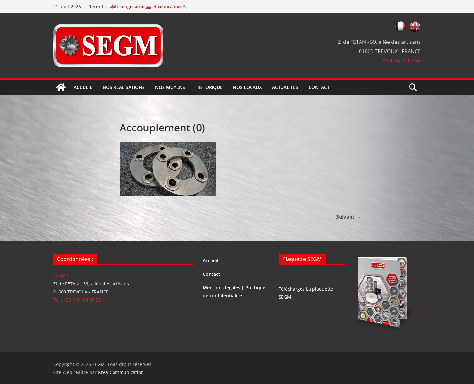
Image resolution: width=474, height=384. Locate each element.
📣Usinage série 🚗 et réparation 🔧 (149, 8)
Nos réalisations (124, 87)
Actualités (285, 87)
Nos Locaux (247, 87)
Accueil (83, 87)
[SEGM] (61, 87)
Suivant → (348, 216)
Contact (319, 87)
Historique (208, 87)
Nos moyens (170, 87)
